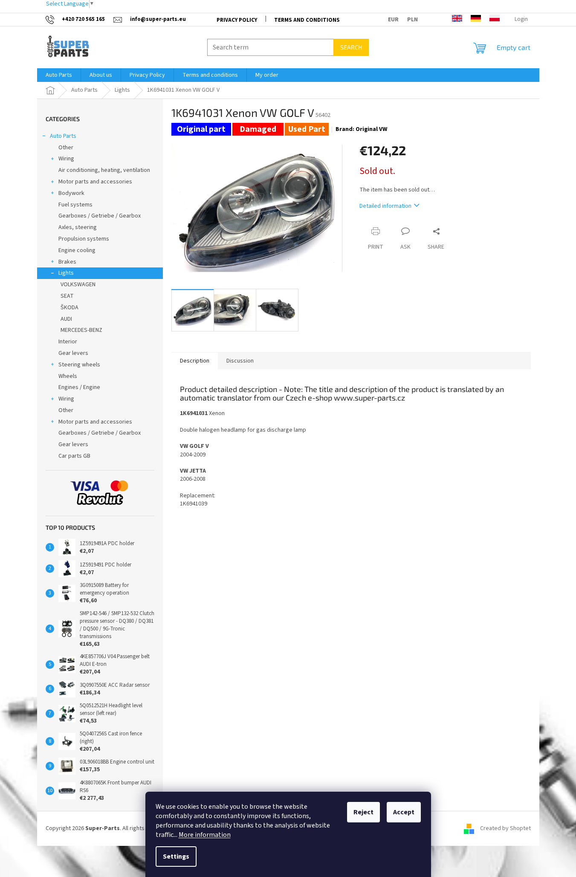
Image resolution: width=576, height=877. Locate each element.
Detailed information (385, 206)
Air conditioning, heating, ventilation (104, 170)
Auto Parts (63, 136)
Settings (176, 856)
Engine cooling (77, 250)
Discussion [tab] (240, 361)
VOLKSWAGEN (78, 284)
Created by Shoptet (505, 828)
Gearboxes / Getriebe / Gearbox (99, 216)
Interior (67, 341)
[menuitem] (59, 75)
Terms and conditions (307, 20)
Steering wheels (79, 364)
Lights (66, 273)
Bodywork (71, 193)
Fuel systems (75, 204)
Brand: (361, 129)
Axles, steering (77, 227)
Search (351, 47)
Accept (403, 812)
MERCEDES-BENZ (81, 330)
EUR (393, 19)
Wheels (67, 376)
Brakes (67, 262)
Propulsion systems (83, 239)
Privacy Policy (237, 20)
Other (65, 147)
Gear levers (73, 353)
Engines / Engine (79, 387)
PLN (412, 19)
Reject (363, 812)
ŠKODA (69, 307)
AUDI (66, 319)
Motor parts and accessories (95, 181)
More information (205, 834)
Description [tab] (194, 361)
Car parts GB (74, 456)
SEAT (67, 296)
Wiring (66, 158)
